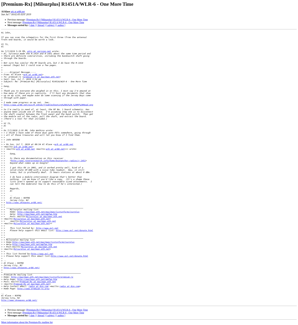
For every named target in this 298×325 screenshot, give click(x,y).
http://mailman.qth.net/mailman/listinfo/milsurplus (48, 212)
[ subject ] (51, 25)
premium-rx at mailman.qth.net (42, 77)
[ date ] (32, 25)
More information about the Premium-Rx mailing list (27, 322)
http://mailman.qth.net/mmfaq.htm (37, 214)
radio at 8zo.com (38, 286)
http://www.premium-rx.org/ (33, 288)
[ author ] (60, 25)
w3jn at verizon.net (39, 51)
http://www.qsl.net (47, 228)
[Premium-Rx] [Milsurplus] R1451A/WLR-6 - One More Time (57, 19)
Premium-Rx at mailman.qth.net (38, 281)
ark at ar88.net (18, 11)
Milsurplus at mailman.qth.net (44, 216)
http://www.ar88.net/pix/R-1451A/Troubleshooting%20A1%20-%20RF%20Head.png (48, 105)
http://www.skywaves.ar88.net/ (24, 202)
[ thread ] (40, 25)
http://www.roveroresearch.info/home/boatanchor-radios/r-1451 (48, 160)
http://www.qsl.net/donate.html (74, 230)
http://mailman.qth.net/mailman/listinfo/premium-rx (42, 277)
